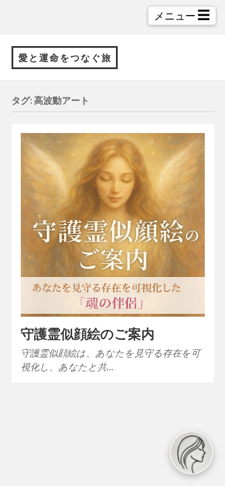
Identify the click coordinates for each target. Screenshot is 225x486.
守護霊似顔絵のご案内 (88, 333)
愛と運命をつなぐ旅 (65, 57)
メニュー (182, 14)
